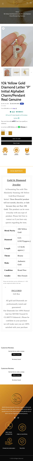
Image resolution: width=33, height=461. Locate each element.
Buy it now (17, 143)
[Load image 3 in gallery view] (25, 72)
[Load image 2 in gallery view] (16, 72)
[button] (27, 3)
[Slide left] (1, 72)
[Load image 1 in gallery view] (8, 72)
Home (17, 11)
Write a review (16, 354)
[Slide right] (31, 72)
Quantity (3, 130)
